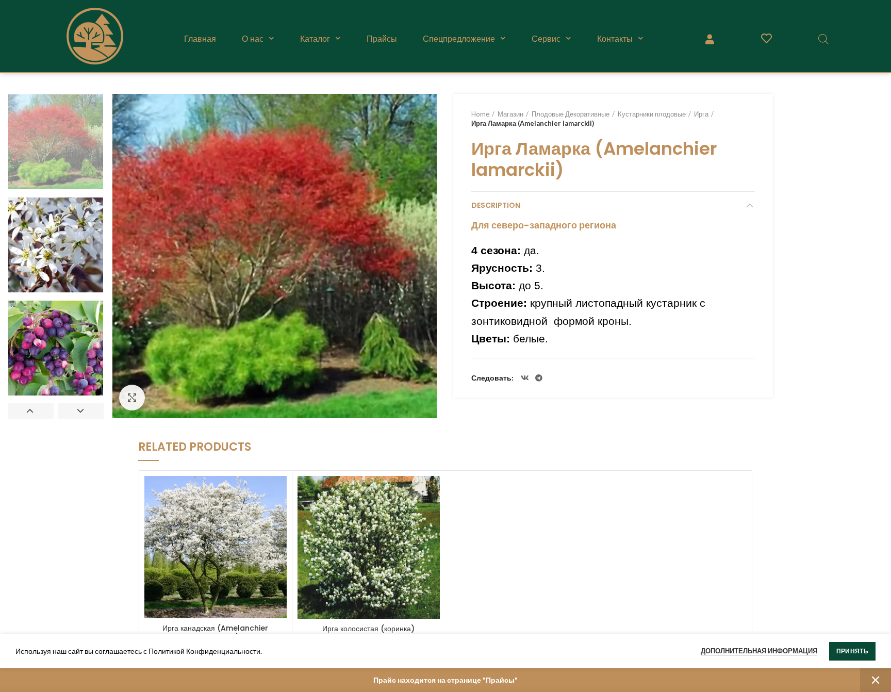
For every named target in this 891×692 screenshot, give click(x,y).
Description (495, 205)
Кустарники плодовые (652, 114)
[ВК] (525, 378)
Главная (200, 39)
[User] (709, 38)
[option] (56, 141)
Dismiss (875, 680)
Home (480, 114)
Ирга (701, 114)
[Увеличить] (132, 397)
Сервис (546, 39)
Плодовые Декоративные (570, 114)
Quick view (279, 492)
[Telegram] (539, 378)
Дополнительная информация (759, 651)
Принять (852, 651)
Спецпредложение (459, 39)
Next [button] (81, 411)
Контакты (615, 39)
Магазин (510, 114)
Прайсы (382, 39)
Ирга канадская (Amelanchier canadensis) (215, 632)
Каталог (315, 39)
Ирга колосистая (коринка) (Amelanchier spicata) (368, 633)
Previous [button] (31, 411)
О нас (252, 39)
